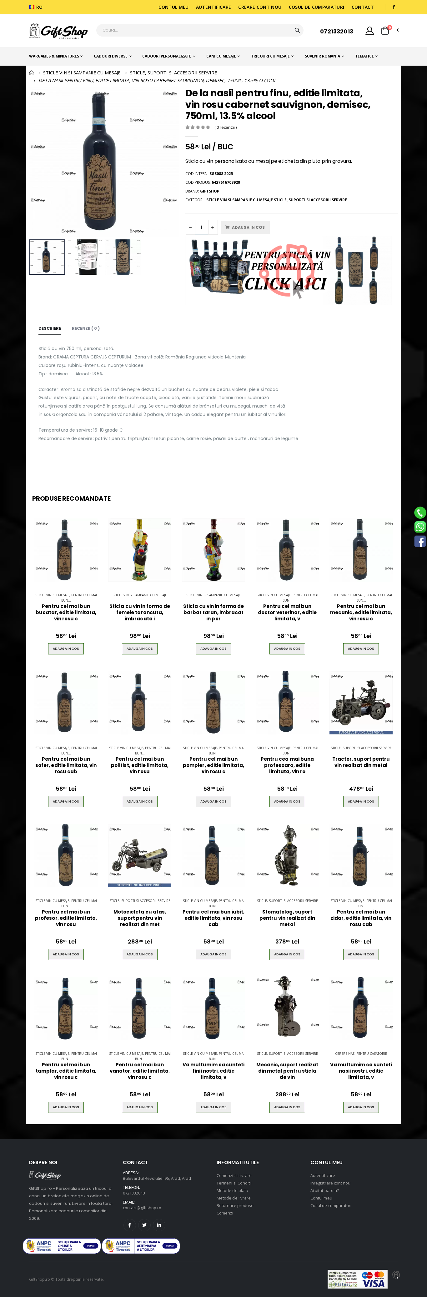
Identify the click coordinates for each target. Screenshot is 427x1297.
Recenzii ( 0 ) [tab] (86, 328)
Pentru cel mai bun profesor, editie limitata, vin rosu (66, 918)
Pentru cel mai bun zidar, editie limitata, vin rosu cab (361, 918)
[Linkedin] (159, 1225)
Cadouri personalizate (166, 56)
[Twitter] (144, 1225)
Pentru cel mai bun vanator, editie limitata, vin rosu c (140, 1071)
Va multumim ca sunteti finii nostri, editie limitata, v (213, 1071)
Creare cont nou (259, 7)
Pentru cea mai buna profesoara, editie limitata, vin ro (287, 765)
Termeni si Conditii (234, 1183)
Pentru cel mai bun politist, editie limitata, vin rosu (139, 765)
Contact (363, 7)
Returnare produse (235, 1205)
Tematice (364, 56)
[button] (385, 31)
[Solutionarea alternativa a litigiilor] (62, 1246)
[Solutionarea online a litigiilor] (141, 1246)
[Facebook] (129, 1225)
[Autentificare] (369, 31)
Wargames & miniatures (54, 56)
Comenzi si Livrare (234, 1175)
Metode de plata (232, 1190)
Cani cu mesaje (221, 56)
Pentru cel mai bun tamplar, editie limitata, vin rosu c (66, 1071)
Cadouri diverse (110, 56)
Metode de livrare (234, 1198)
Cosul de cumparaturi (316, 7)
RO (39, 7)
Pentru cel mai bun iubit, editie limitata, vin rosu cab (213, 918)
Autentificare (213, 7)
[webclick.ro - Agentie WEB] (396, 1279)
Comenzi (225, 1213)
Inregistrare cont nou (330, 1183)
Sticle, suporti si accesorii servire (361, 748)
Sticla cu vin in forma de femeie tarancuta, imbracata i (139, 612)
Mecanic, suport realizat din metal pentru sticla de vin (287, 1071)
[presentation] (37, 162)
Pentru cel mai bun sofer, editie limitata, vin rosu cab (66, 765)
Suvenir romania (322, 56)
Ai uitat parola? (324, 1190)
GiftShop (209, 191)
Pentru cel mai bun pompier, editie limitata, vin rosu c (213, 765)
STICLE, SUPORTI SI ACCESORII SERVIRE (173, 72)
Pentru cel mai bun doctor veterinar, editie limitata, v (287, 612)
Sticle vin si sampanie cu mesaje (140, 595)
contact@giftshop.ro (142, 1207)
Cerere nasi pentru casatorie (361, 1053)
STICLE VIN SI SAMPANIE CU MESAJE (82, 72)
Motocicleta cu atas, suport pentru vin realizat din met (139, 918)
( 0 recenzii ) (225, 127)
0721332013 (336, 31)
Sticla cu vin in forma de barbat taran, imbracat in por (213, 612)
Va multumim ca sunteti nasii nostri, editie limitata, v (361, 1071)
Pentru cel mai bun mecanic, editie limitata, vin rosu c (361, 612)
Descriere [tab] (49, 328)
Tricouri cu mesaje (270, 56)
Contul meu (173, 7)
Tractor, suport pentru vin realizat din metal (361, 762)
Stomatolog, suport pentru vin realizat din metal (287, 918)
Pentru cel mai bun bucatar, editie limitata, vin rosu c (66, 612)
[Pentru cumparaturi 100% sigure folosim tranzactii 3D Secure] (358, 1279)
